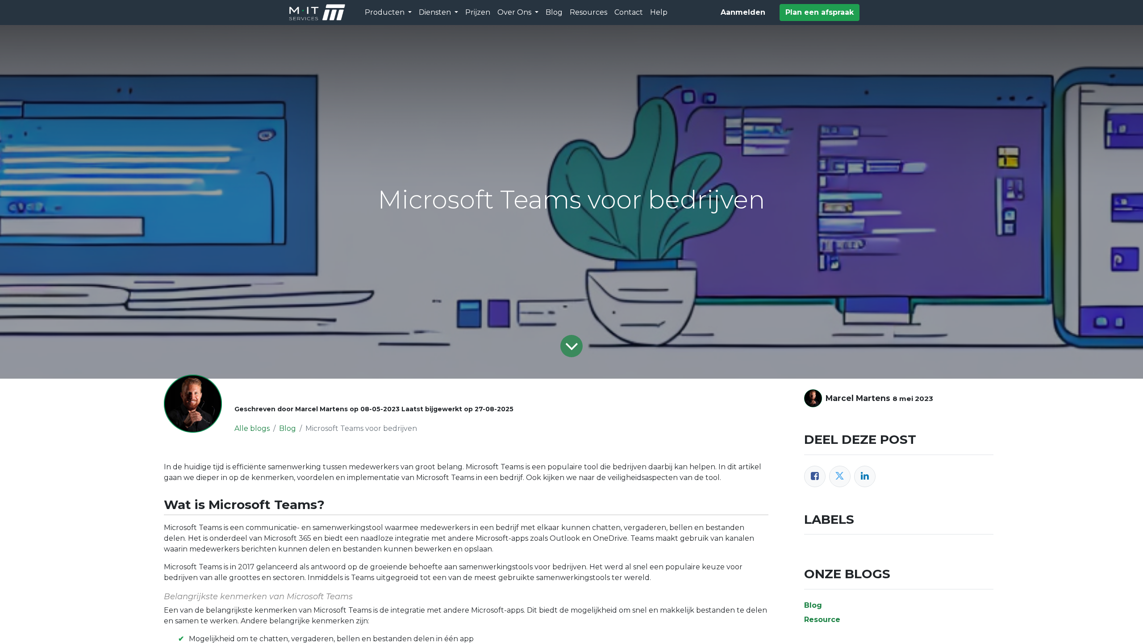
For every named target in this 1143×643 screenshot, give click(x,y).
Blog (287, 428)
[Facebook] (815, 476)
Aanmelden (743, 12)
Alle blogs (252, 428)
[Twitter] (840, 476)
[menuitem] (478, 12)
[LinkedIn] (865, 476)
